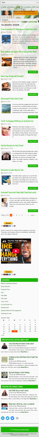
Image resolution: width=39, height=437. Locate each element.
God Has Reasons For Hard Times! (12, 145)
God (2, 292)
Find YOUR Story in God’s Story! (18, 390)
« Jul (2, 335)
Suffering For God (6, 313)
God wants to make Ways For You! (12, 170)
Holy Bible (4, 295)
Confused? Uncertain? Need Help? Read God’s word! (18, 192)
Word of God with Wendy (22, 429)
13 (20, 327)
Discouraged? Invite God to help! (12, 98)
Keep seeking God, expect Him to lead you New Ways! (18, 51)
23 (35, 329)
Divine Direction (5, 286)
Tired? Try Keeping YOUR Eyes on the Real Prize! (17, 121)
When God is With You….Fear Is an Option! (21, 404)
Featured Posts (5, 289)
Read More (33, 47)
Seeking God (4, 307)
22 (30, 329)
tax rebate (19, 434)
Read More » (24, 352)
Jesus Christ (4, 301)
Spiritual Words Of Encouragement (11, 310)
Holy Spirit (4, 298)
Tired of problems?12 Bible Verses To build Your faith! (19, 29)
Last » (33, 215)
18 (9, 329)
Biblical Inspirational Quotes (9, 283)
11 (9, 327)
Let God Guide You (6, 304)
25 (9, 331)
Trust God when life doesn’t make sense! (21, 343)
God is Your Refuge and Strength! (12, 76)
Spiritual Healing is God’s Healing (19, 372)
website (27, 433)
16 (35, 327)
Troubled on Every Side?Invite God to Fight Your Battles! (23, 358)
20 (20, 329)
